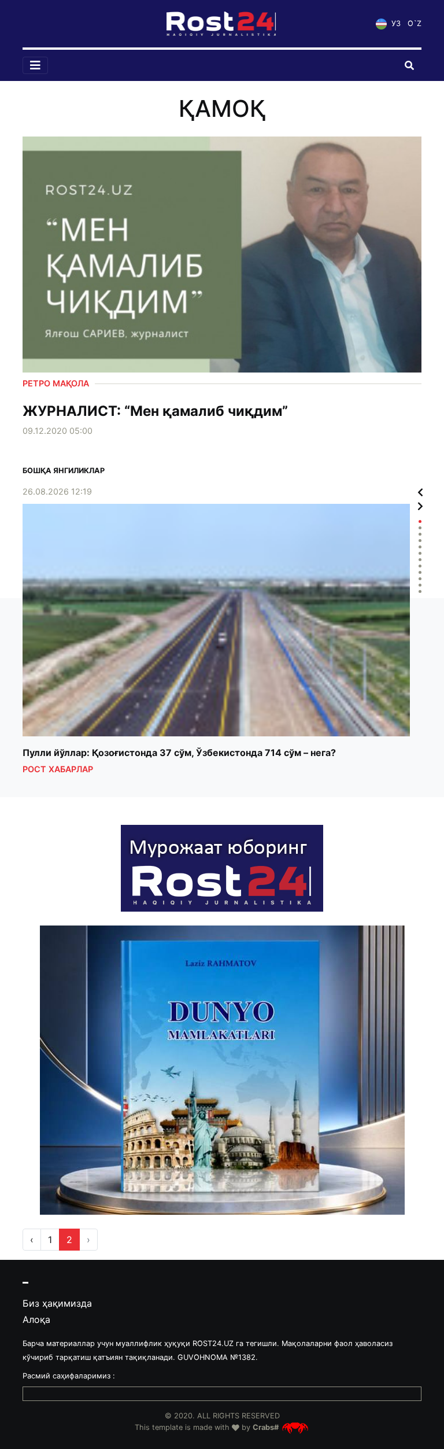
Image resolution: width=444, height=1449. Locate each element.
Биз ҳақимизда (57, 1303)
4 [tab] (420, 540)
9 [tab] (420, 572)
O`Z (414, 23)
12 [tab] (420, 591)
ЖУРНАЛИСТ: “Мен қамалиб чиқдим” (155, 411)
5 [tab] (420, 546)
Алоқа (36, 1319)
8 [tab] (420, 566)
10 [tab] (420, 578)
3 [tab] (420, 534)
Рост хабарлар (58, 769)
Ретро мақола (56, 383)
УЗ (395, 23)
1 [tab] (420, 521)
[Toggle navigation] (35, 65)
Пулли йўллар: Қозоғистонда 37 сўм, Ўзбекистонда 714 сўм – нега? (179, 753)
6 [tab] (420, 553)
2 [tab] (420, 527)
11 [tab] (420, 585)
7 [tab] (420, 559)
